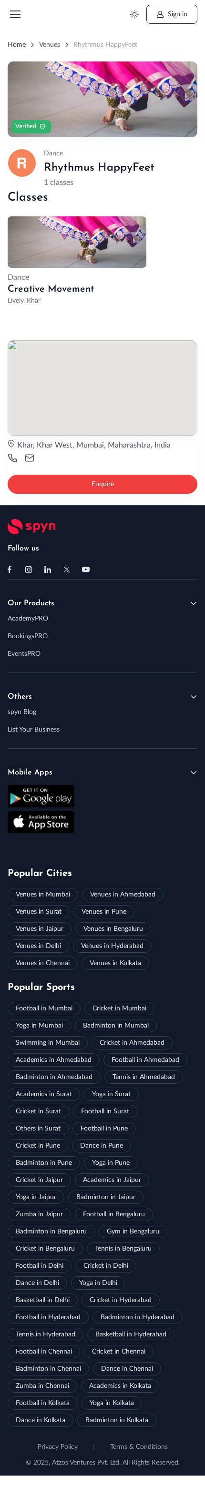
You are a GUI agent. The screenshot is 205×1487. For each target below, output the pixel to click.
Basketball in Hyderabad (130, 1334)
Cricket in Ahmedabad (132, 1042)
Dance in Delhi (37, 1283)
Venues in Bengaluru (113, 929)
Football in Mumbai (44, 1008)
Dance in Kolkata (40, 1420)
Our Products (31, 603)
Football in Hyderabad (48, 1317)
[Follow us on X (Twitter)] (66, 569)
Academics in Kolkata (120, 1386)
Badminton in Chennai (48, 1368)
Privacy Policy (58, 1447)
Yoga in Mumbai (39, 1025)
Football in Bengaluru (114, 1214)
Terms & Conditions (139, 1447)
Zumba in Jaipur (39, 1214)
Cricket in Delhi (105, 1266)
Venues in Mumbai (43, 894)
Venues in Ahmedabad (122, 894)
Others (20, 697)
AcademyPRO (28, 618)
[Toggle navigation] (15, 14)
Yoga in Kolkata (112, 1403)
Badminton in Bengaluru (51, 1231)
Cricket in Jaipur (39, 1180)
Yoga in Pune (111, 1163)
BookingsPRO (28, 636)
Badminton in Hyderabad (137, 1317)
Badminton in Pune (44, 1163)
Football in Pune (104, 1128)
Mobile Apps (30, 772)
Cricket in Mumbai (119, 1008)
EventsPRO (24, 654)
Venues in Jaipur (39, 929)
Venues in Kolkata (115, 963)
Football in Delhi (39, 1266)
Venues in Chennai (43, 963)
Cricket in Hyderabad (121, 1300)
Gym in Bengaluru (133, 1231)
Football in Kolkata (43, 1403)
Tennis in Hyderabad (45, 1334)
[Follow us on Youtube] (85, 569)
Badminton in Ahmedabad (54, 1077)
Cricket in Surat (38, 1111)
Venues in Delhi (38, 946)
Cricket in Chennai (118, 1351)
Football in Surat (105, 1111)
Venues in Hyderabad (112, 946)
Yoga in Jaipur (36, 1197)
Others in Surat (38, 1128)
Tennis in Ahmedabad (144, 1077)
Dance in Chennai (127, 1368)
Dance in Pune (101, 1145)
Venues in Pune (104, 911)
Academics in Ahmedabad (54, 1060)
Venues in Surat (39, 911)
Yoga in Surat (111, 1094)
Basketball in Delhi (43, 1300)
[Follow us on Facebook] (9, 569)
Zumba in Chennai (42, 1386)
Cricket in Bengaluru (45, 1248)
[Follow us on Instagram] (28, 569)
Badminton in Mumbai (116, 1025)
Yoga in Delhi (98, 1283)
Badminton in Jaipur (105, 1197)
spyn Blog (22, 712)
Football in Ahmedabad (145, 1060)
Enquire (103, 484)
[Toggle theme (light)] (134, 14)
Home (17, 44)
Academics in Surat (44, 1094)
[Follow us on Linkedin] (47, 569)
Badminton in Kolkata (116, 1420)
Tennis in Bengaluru (123, 1248)
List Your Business (34, 729)
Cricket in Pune (38, 1145)
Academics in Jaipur (112, 1180)
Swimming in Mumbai (48, 1042)
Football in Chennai (44, 1351)
